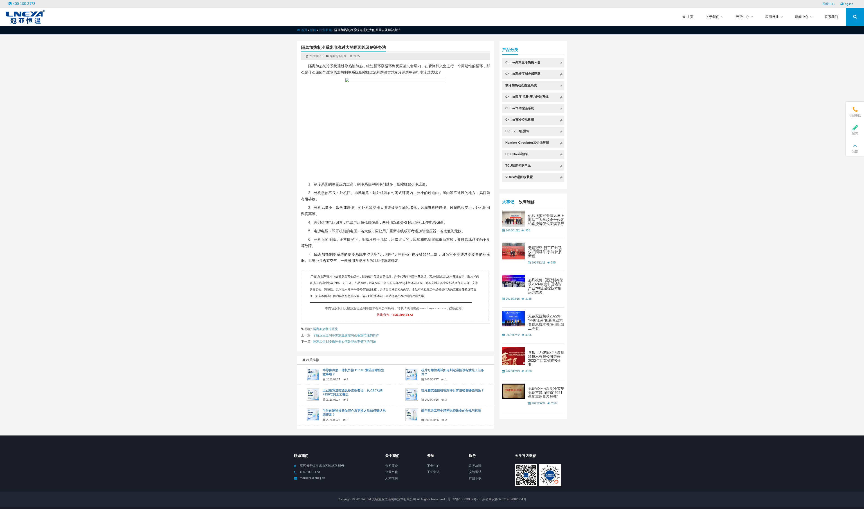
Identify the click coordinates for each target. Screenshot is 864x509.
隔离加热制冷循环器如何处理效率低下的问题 (344, 341)
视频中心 (828, 4)
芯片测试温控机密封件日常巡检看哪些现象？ (452, 390)
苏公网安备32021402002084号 (504, 499)
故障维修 (527, 202)
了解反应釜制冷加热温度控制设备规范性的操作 (346, 335)
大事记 (508, 202)
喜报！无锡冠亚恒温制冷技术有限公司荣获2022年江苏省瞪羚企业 (546, 358)
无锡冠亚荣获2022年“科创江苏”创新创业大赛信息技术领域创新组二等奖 (546, 322)
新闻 (313, 30)
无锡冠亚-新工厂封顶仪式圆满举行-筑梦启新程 (545, 252)
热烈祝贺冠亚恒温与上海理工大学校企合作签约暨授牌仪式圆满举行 (546, 220)
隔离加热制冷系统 (325, 329)
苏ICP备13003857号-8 (463, 499)
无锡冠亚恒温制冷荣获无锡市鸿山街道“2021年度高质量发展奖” (546, 393)
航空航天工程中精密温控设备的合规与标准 (451, 410)
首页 (304, 30)
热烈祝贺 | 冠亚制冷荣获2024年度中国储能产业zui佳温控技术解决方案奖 (545, 286)
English (848, 4)
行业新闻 (325, 30)
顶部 (855, 151)
